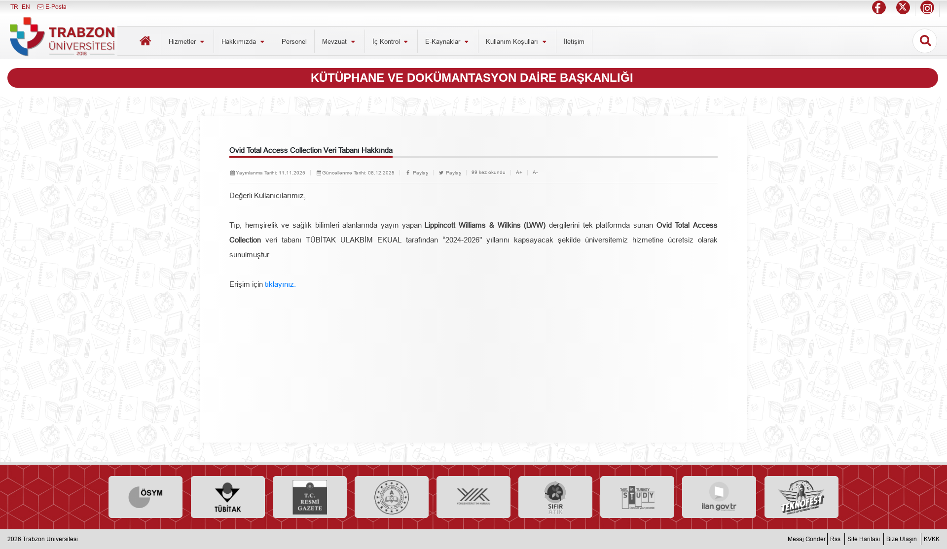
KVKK (932, 539)
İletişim (574, 41)
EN (26, 6)
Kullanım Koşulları (513, 41)
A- (535, 172)
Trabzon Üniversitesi (50, 539)
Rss (835, 539)
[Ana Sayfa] (145, 42)
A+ (519, 172)
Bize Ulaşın (901, 539)
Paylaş (419, 173)
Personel (294, 41)
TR (14, 6)
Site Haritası (863, 539)
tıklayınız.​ (280, 284)
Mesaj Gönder (807, 539)
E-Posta (55, 6)
